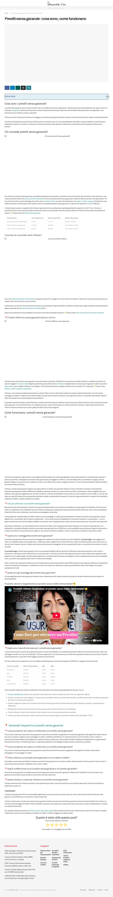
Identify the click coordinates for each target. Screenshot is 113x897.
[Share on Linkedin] (12, 88)
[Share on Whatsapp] (17, 88)
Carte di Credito (43, 864)
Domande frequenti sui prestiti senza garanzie (36, 725)
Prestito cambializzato (16, 694)
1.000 (89, 204)
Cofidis (84, 201)
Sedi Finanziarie (67, 852)
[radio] (48, 825)
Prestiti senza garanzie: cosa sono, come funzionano (26, 13)
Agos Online (9, 386)
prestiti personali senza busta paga (40, 811)
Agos (79, 201)
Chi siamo (83, 890)
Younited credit (23, 384)
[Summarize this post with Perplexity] (28, 88)
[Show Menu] (6, 3)
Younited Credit (49, 201)
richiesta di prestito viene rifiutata (22, 299)
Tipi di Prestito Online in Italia (66, 859)
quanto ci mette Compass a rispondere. (18, 389)
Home (6, 13)
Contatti (99, 890)
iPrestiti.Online (13, 890)
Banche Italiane (43, 859)
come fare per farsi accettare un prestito (90, 313)
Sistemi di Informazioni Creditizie (30, 308)
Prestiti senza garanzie (32, 213)
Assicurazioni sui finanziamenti (45, 853)
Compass (90, 201)
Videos (65, 865)
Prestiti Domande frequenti (55, 865)
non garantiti (15, 110)
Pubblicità (91, 890)
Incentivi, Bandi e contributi (55, 853)
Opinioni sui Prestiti (56, 859)
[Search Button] (107, 3)
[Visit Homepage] (56, 3)
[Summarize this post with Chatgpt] (23, 88)
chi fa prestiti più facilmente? (34, 199)
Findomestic (61, 384)
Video (106, 890)
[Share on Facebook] (7, 88)
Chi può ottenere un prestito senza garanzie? (28, 503)
